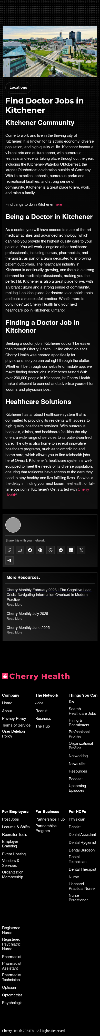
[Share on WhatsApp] (50, 550)
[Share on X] (81, 550)
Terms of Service (16, 725)
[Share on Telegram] (9, 560)
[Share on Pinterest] (40, 550)
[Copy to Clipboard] (9, 550)
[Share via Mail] (20, 550)
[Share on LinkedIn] (71, 550)
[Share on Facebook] (30, 550)
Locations (18, 87)
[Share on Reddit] (61, 550)
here (58, 204)
